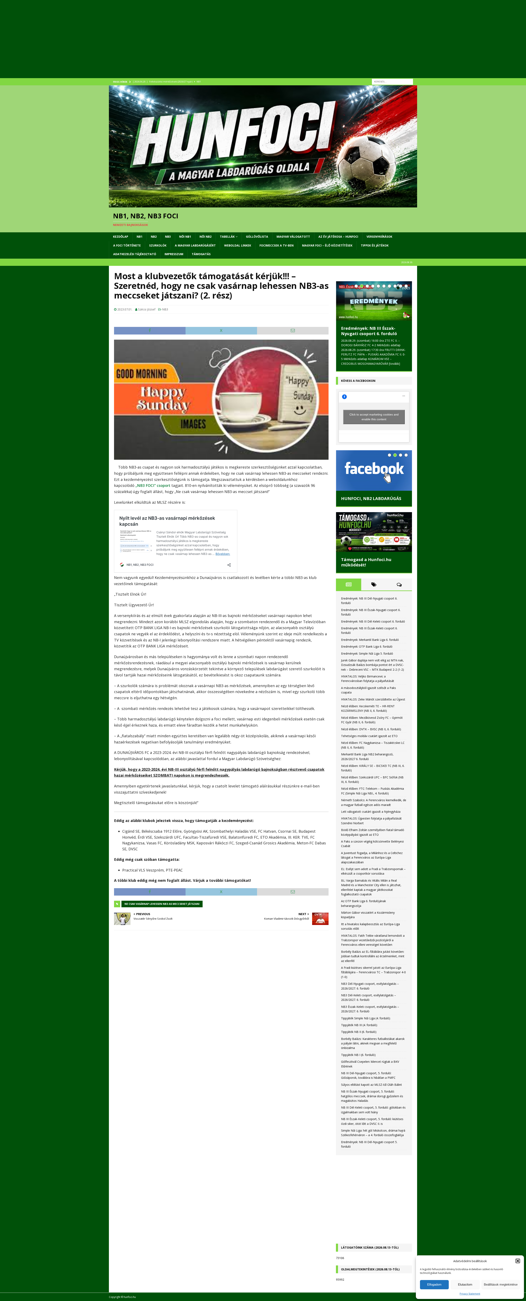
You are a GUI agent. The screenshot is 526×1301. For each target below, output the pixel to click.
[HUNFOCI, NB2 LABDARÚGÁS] (374, 470)
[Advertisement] (232, 44)
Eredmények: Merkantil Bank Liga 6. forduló (370, 640)
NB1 (139, 236)
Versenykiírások (379, 236)
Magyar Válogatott (293, 236)
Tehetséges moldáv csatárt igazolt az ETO (369, 736)
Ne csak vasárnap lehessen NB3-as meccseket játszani (162, 904)
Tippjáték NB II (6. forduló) (358, 1032)
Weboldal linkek (237, 245)
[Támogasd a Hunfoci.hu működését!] (374, 532)
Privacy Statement (470, 1293)
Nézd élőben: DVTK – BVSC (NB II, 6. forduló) (371, 729)
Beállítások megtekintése (501, 1284)
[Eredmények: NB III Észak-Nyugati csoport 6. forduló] (374, 301)
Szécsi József (146, 309)
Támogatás (201, 254)
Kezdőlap (120, 236)
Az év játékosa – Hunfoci (338, 236)
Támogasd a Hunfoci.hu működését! (366, 562)
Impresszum (174, 254)
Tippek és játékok (375, 245)
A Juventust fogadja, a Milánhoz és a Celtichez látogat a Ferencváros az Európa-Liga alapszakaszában (372, 857)
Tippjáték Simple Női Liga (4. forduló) (365, 1018)
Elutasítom (465, 1284)
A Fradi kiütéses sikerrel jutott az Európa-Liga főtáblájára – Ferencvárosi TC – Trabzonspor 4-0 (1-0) (373, 972)
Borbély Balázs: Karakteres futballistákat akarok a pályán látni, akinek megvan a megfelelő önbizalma (373, 1043)
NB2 (154, 236)
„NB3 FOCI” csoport (152, 485)
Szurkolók (157, 245)
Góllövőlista (257, 236)
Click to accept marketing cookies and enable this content (374, 417)
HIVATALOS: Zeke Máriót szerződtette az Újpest (373, 699)
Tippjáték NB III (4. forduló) (359, 1025)
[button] (518, 1261)
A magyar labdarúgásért (195, 245)
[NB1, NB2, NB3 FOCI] (263, 205)
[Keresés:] (392, 81)
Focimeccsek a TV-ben (277, 245)
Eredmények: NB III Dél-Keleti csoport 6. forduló (373, 621)
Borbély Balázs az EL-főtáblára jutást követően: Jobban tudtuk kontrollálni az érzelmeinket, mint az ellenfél (372, 956)
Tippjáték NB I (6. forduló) (358, 1055)
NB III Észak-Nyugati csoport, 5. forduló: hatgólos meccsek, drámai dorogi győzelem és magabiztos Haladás (372, 1096)
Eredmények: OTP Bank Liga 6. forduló (366, 646)
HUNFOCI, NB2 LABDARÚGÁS (371, 498)
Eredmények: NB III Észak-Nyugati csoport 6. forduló (369, 330)
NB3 (168, 236)
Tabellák (227, 236)
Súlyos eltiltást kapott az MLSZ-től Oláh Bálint (371, 1085)
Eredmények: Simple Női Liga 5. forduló (367, 653)
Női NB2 (205, 236)
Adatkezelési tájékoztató (134, 254)
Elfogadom (434, 1284)
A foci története (127, 245)
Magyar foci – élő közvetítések (327, 245)
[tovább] (394, 364)
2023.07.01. (124, 309)
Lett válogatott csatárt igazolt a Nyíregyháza (370, 812)
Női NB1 (185, 236)
